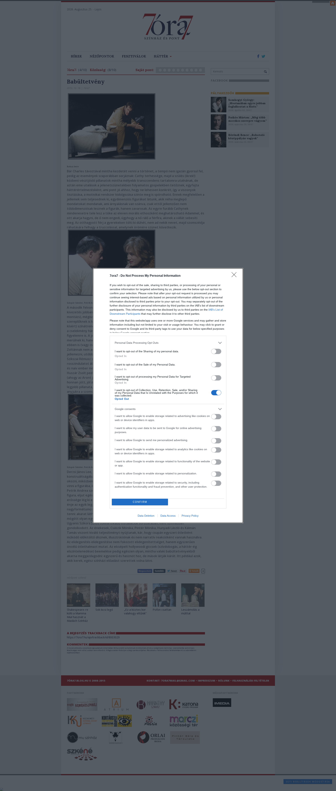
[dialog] (168, 395)
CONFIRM (140, 501)
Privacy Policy (190, 515)
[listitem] (168, 343)
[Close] (235, 276)
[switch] (216, 351)
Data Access (168, 515)
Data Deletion (146, 515)
